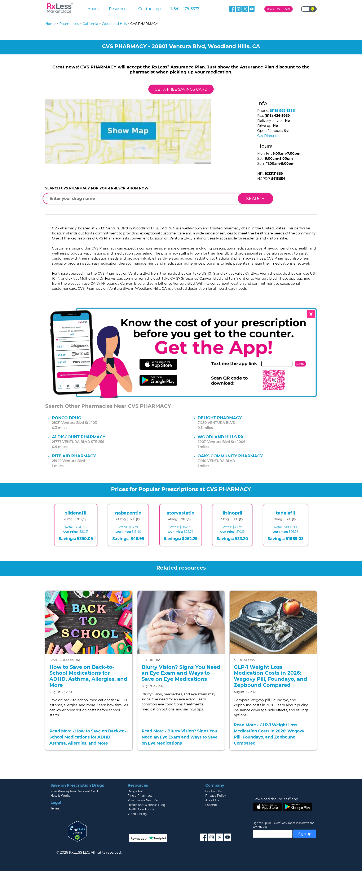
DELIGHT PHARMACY (220, 417)
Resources (118, 8)
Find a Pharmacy (140, 796)
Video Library (137, 814)
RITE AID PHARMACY (74, 455)
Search (255, 198)
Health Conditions (141, 809)
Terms (54, 808)
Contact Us (213, 791)
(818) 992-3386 (282, 111)
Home (50, 24)
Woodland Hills (114, 24)
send (300, 364)
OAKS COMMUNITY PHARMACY (230, 455)
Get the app (149, 8)
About (93, 8)
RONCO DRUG (66, 417)
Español (211, 805)
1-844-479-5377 (185, 8)
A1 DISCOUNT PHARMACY (78, 436)
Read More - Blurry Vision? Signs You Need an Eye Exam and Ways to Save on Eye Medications (180, 737)
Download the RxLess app (275, 799)
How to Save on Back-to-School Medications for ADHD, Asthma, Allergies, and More (88, 676)
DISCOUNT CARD (278, 9)
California (90, 24)
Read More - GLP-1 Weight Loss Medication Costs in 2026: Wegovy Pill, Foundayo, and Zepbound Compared (269, 733)
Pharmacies (69, 24)
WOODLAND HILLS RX (221, 436)
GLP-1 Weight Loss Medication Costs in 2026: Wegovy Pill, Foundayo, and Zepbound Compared (270, 676)
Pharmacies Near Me (143, 800)
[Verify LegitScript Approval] (77, 831)
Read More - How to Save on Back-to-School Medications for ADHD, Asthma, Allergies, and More (87, 737)
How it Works (60, 796)
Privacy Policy (215, 796)
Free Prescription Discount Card (74, 791)
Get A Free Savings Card (181, 89)
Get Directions (269, 136)
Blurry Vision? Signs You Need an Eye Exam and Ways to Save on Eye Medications (181, 673)
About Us (212, 800)
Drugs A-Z (135, 791)
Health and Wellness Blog (146, 805)
